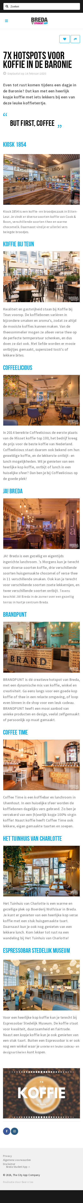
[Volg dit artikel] (64, 39)
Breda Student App (17, 1167)
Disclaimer (9, 1164)
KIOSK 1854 (14, 144)
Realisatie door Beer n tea (18, 1182)
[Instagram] (14, 1131)
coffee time (15, 732)
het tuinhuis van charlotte (32, 838)
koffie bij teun (18, 243)
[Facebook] (6, 1131)
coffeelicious (17, 367)
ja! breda (13, 490)
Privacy (7, 1156)
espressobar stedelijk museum (36, 950)
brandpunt (15, 614)
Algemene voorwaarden (17, 1160)
